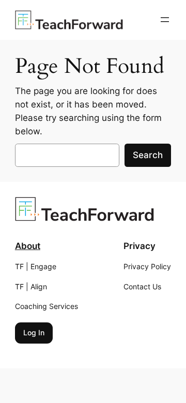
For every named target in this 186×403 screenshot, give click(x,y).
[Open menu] (165, 19)
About (27, 246)
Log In (33, 332)
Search (148, 155)
